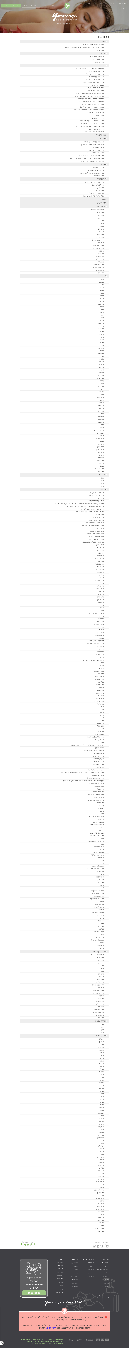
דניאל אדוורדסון (99, 797)
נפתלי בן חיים (99, 698)
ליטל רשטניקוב (99, 679)
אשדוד (102, 293)
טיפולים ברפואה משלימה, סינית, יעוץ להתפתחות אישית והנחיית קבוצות (82, 773)
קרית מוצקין (100, 447)
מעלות (102, 441)
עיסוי (102, 742)
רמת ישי (101, 408)
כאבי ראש (101, 254)
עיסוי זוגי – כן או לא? (98, 118)
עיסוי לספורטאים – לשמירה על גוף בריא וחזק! (90, 126)
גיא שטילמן (100, 803)
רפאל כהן (101, 583)
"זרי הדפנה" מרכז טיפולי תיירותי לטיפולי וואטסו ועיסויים (87, 745)
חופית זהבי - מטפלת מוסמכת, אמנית (93, 542)
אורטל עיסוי (100, 858)
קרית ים (101, 455)
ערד (102, 356)
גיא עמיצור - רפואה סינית (96, 836)
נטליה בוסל (100, 682)
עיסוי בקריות (75, 1266)
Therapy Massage (97, 940)
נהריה (102, 381)
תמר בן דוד (100, 638)
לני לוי (102, 657)
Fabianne (100, 789)
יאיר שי (101, 910)
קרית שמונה (100, 439)
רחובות (101, 392)
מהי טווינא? (100, 50)
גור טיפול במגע (99, 871)
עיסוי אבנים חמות (98, 245)
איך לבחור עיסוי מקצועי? (96, 77)
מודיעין (102, 351)
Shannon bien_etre (97, 775)
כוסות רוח (101, 262)
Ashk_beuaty (99, 904)
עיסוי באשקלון (74, 1263)
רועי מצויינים (100, 616)
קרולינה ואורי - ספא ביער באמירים (93, 660)
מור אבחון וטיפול (99, 731)
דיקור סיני (101, 229)
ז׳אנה (102, 888)
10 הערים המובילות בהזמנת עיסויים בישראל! (90, 69)
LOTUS (101, 929)
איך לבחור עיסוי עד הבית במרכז (94, 80)
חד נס (102, 466)
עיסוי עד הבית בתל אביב (96, 129)
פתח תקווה (100, 406)
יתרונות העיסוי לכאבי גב (96, 57)
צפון (102, 483)
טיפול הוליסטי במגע (98, 792)
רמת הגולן (101, 458)
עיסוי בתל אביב (74, 1276)
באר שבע (101, 304)
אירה (102, 707)
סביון (102, 384)
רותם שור (101, 696)
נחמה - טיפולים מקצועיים (96, 800)
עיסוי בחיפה (75, 1269)
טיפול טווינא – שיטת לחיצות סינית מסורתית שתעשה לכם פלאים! (84, 47)
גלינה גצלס (100, 652)
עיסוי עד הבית (122, 3)
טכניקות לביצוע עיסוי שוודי (96, 170)
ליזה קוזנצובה (99, 558)
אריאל (102, 811)
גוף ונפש (101, 882)
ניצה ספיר (101, 674)
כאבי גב (103, 53)
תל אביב (101, 290)
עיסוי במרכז (91, 1273)
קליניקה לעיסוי (99, 734)
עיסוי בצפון (91, 1263)
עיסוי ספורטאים (99, 265)
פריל (102, 663)
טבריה (102, 331)
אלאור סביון (100, 556)
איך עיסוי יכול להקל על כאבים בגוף (93, 82)
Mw (102, 935)
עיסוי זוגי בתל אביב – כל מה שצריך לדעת (91, 123)
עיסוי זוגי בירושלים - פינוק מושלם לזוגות (92, 121)
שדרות (102, 400)
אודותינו (107, 1266)
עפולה (102, 320)
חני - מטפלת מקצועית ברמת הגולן (93, 869)
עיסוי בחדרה (75, 1280)
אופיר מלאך (100, 633)
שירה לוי (101, 630)
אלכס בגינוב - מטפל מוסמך (95, 534)
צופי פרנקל (100, 550)
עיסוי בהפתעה (99, 115)
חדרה (102, 342)
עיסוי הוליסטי (100, 237)
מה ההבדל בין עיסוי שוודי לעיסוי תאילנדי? (91, 173)
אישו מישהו (100, 945)
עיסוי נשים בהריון (98, 248)
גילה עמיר (101, 575)
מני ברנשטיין (100, 685)
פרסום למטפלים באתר (103, 1269)
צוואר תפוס (100, 243)
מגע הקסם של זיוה (98, 913)
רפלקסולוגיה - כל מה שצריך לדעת (93, 196)
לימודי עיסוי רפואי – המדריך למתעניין (92, 145)
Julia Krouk (100, 819)
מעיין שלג (101, 611)
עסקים (103, 489)
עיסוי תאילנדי (100, 259)
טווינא (104, 41)
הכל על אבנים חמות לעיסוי (96, 88)
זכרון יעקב (101, 348)
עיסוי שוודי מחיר (99, 176)
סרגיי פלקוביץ (99, 655)
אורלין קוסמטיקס (99, 753)
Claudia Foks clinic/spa (96, 770)
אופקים (101, 403)
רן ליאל (101, 849)
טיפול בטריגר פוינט (98, 185)
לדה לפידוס (100, 572)
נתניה (102, 345)
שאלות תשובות (105, 1273)
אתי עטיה (101, 591)
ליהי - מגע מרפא (99, 627)
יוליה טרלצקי (100, 545)
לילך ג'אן (101, 602)
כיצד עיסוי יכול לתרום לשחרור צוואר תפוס (91, 102)
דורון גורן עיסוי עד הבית (97, 825)
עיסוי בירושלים (90, 1276)
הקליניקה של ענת (98, 822)
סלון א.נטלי (100, 726)
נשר (102, 414)
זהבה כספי (100, 622)
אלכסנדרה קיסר (99, 569)
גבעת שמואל (100, 422)
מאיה (102, 709)
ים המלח (101, 386)
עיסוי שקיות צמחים (98, 240)
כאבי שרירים (100, 256)
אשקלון (101, 282)
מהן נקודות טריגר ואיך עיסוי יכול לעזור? (92, 107)
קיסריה (102, 370)
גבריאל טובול (100, 547)
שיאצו (102, 223)
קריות (102, 296)
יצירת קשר (106, 1283)
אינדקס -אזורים (100, 1021)
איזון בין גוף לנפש (98, 759)
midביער (101, 561)
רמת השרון (100, 323)
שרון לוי (101, 608)
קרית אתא (101, 444)
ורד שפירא (100, 586)
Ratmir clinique (98, 847)
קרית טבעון (100, 397)
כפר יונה (101, 362)
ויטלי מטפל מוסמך (98, 932)
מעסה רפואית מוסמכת (97, 531)
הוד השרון (101, 329)
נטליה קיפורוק (99, 580)
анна (102, 918)
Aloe (102, 844)
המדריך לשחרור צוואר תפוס (95, 91)
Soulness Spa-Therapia (95, 737)
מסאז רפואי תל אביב (98, 147)
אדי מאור (101, 665)
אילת (102, 337)
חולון (102, 395)
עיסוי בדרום (91, 1266)
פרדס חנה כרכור (99, 430)
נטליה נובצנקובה (98, 517)
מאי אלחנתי (100, 704)
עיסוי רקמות (100, 215)
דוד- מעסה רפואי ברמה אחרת (95, 644)
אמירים (101, 463)
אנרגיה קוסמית (99, 740)
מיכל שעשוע (100, 693)
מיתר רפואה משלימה (97, 855)
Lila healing (100, 805)
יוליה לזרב (101, 668)
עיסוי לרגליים (100, 190)
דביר (102, 874)
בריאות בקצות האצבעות (96, 613)
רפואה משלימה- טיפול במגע (95, 784)
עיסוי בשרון (91, 1269)
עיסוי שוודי (102, 164)
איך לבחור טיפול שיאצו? (96, 71)
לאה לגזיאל (100, 567)
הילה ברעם (100, 597)
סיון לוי (102, 578)
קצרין (102, 436)
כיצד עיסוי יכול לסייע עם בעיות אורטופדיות (91, 99)
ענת (102, 838)
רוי (103, 729)
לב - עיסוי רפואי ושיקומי (97, 899)
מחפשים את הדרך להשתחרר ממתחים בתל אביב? (89, 110)
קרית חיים (101, 452)
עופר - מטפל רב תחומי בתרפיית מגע (93, 525)
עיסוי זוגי (101, 221)
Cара (102, 943)
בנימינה (101, 359)
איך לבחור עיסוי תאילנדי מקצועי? (94, 182)
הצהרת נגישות (105, 1286)
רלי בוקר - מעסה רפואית (96, 520)
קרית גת (101, 364)
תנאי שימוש (106, 1276)
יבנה (102, 315)
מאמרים (107, 1280)
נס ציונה (101, 428)
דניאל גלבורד (100, 528)
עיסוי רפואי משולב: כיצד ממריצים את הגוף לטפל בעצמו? (87, 158)
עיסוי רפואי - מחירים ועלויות (95, 150)
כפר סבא (101, 288)
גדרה (102, 326)
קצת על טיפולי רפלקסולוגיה (95, 193)
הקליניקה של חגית (98, 852)
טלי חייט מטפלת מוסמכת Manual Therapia (90, 512)
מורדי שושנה (100, 515)
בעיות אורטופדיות (98, 267)
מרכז (102, 478)
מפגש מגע (100, 690)
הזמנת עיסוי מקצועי (98, 85)
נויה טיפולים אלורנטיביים (96, 536)
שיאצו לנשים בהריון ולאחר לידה (94, 132)
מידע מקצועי (104, 3)
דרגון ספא (101, 498)
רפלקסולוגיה (101, 179)
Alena (102, 948)
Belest (101, 830)
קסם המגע (100, 723)
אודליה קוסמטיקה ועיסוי (96, 501)
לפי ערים (124, 8)
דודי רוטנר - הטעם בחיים (96, 641)
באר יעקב (101, 411)
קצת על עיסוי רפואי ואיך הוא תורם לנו (92, 161)
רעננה (102, 301)
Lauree (101, 902)
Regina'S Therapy (97, 891)
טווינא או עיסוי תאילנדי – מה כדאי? (93, 45)
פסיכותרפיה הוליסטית (97, 210)
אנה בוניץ (101, 619)
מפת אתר (59, 24)
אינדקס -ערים (101, 1035)
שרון (102, 481)
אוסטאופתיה (100, 270)
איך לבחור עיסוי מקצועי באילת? (94, 74)
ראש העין (101, 417)
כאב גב (101, 251)
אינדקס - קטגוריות (99, 951)
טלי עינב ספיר (99, 564)
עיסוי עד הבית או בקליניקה (96, 539)
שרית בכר (101, 553)
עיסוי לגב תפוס (99, 62)
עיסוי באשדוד (75, 1283)
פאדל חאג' (100, 926)
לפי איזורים (102, 474)
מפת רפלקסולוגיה (98, 188)
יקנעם (102, 389)
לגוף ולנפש (100, 767)
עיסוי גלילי (100, 649)
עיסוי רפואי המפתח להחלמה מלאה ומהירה (91, 156)
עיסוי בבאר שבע (74, 1273)
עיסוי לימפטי (100, 273)
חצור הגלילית (100, 460)
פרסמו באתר (34, 1292)
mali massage (99, 786)
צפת (102, 425)
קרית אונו (101, 334)
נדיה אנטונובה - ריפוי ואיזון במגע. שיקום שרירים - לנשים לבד (85, 506)
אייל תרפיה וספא (99, 762)
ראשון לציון (100, 367)
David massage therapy (95, 778)
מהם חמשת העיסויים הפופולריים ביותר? (92, 104)
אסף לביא (101, 594)
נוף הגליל (101, 471)
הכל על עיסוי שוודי (98, 168)
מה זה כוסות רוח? (98, 59)
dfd (102, 924)
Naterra (101, 921)
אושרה (102, 885)
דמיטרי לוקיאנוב (99, 907)
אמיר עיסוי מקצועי (98, 756)
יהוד (102, 318)
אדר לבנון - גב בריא (98, 893)
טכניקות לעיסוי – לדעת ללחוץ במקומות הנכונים (89, 96)
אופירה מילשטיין (99, 624)
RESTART (100, 808)
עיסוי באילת (75, 1286)
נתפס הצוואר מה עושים (96, 113)
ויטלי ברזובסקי (99, 937)
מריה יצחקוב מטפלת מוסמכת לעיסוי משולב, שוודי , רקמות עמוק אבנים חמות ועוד (79, 504)
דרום (102, 486)
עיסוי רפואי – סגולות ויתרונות (95, 153)
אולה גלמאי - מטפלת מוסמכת (95, 523)
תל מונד (101, 373)
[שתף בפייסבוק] (102, 1246)
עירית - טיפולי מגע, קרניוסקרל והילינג (92, 509)
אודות (113, 3)
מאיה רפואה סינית (98, 764)
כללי (104, 65)
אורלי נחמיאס (100, 589)
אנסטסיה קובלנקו (98, 671)
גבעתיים (101, 307)
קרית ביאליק (100, 449)
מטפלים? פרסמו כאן (10, 5)
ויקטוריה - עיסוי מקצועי (97, 493)
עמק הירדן (100, 433)
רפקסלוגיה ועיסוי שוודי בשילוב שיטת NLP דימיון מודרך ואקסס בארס (83, 781)
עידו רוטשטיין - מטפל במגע (95, 795)
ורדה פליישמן (100, 646)
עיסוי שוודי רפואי (99, 701)
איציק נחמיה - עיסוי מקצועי (95, 841)
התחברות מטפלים (31, 5)
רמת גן (102, 299)
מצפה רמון (100, 378)
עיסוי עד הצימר (99, 469)
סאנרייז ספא (100, 877)
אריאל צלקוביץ (99, 635)
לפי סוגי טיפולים (92, 3)
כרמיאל (101, 312)
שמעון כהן (101, 687)
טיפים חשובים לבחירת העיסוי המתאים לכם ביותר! (89, 93)
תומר (102, 814)
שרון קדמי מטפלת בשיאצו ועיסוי (94, 751)
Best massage (99, 896)
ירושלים (101, 279)
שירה (102, 863)
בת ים (102, 340)
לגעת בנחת (100, 915)
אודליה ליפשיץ (99, 676)
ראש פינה (101, 419)
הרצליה (101, 309)
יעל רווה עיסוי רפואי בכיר (96, 495)
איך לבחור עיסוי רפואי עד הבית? (94, 142)
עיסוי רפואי (102, 138)
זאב (103, 720)
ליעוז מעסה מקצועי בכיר (96, 816)
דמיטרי (102, 712)
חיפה (102, 285)
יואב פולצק (100, 880)
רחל (102, 718)
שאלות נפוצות (48, 5)
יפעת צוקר (100, 860)
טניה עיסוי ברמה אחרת (97, 833)
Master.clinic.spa (98, 866)
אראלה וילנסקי (99, 748)
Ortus (102, 827)
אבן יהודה (101, 375)
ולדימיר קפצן (100, 605)
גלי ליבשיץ (100, 600)
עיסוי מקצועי (100, 234)
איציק (102, 715)
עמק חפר (101, 353)
